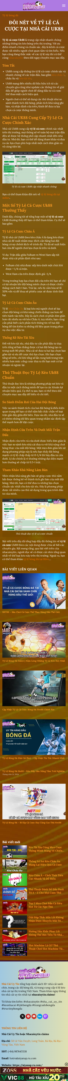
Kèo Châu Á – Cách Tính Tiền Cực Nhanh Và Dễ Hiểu (46, 877)
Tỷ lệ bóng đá (10, 15)
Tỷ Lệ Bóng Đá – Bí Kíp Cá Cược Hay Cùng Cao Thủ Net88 (31, 822)
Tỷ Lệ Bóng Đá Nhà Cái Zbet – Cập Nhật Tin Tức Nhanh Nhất (33, 758)
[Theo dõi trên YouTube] (34, 1016)
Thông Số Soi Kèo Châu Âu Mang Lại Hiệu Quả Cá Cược (45, 863)
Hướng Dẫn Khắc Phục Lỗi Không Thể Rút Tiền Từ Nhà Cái (45, 933)
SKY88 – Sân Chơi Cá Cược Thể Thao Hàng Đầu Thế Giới (31, 612)
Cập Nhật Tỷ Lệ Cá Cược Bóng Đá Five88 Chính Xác (28, 709)
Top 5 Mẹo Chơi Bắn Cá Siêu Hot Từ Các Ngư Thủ (45, 905)
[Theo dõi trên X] (22, 1016)
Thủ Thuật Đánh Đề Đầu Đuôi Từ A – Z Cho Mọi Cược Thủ (46, 891)
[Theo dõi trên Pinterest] (28, 1016)
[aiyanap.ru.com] (34, 5)
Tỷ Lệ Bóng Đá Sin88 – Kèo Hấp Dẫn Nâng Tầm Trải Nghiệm (33, 771)
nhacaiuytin (16, 57)
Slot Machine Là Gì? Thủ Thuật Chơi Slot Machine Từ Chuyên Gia (45, 947)
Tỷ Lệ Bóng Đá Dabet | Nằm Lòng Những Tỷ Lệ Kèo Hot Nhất (33, 661)
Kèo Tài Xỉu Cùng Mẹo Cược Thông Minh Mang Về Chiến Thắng (45, 849)
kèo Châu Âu (16, 308)
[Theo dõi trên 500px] (39, 1016)
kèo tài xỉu (25, 78)
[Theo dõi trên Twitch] (45, 1016)
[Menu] (64, 5)
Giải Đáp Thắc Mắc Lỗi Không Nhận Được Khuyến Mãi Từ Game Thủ (46, 919)
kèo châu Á (58, 74)
